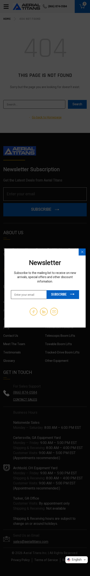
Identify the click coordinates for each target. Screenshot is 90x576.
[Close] (82, 251)
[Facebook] (33, 311)
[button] (76, 559)
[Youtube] (54, 311)
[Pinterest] (44, 311)
